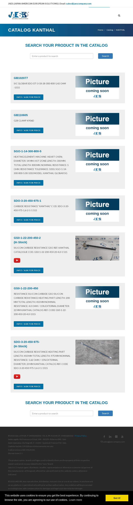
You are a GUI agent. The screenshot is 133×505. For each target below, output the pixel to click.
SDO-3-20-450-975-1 (27, 200)
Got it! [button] (117, 498)
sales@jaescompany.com (78, 3)
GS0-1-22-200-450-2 (27, 237)
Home (100, 30)
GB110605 (21, 115)
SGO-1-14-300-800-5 (27, 151)
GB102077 (21, 78)
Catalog (109, 30)
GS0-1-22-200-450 (26, 288)
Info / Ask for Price (29, 97)
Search (105, 56)
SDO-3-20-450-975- (27, 342)
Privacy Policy (81, 436)
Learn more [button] (75, 499)
